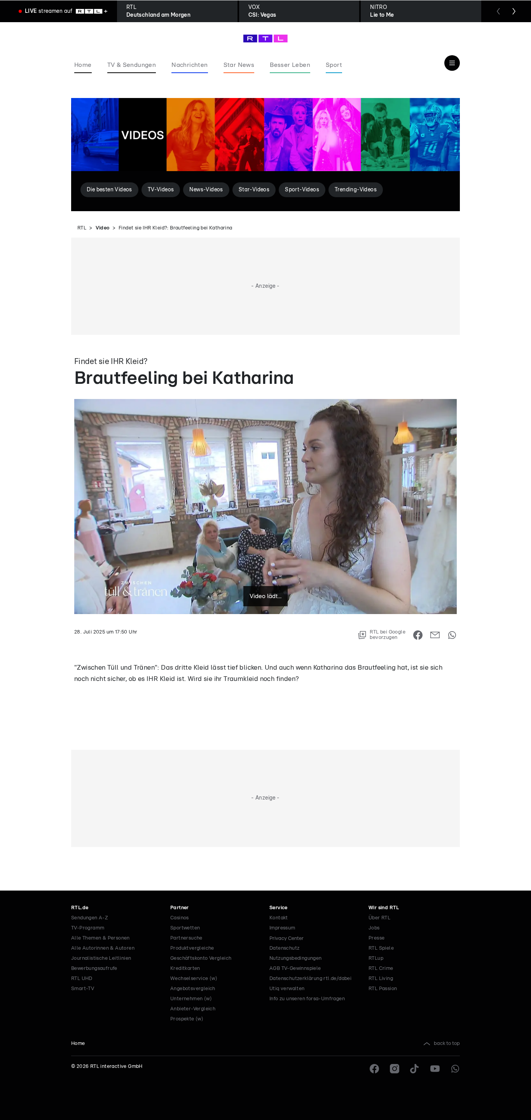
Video (103, 228)
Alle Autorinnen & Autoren (102, 948)
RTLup (376, 958)
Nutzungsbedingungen (295, 958)
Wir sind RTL (384, 907)
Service (278, 907)
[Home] (265, 38)
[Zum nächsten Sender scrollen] (514, 11)
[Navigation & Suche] (452, 63)
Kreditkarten (185, 968)
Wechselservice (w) (193, 978)
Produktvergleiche (192, 948)
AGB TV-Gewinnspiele (295, 968)
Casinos (179, 917)
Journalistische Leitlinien (101, 958)
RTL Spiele (381, 948)
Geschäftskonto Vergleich (201, 958)
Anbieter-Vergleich (192, 1009)
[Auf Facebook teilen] (418, 635)
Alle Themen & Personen (100, 938)
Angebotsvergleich (192, 988)
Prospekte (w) (186, 1019)
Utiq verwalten (287, 988)
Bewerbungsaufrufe (94, 968)
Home (78, 1043)
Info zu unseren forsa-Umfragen (307, 998)
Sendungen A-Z (89, 917)
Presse (376, 938)
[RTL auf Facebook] (374, 1068)
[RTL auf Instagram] (394, 1068)
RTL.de (79, 907)
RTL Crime (381, 968)
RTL (81, 228)
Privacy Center (286, 938)
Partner (179, 907)
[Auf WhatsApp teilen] (452, 635)
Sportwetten (185, 928)
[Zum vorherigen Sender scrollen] (498, 11)
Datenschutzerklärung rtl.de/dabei (310, 978)
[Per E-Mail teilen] (435, 635)
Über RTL (379, 917)
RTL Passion (383, 988)
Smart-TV (82, 988)
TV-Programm (87, 928)
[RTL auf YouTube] (435, 1068)
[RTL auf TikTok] (414, 1068)
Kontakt (278, 917)
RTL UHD (82, 978)
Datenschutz (284, 948)
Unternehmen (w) (191, 998)
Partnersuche (186, 938)
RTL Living (381, 978)
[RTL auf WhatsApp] (455, 1068)
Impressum (282, 928)
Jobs (374, 928)
